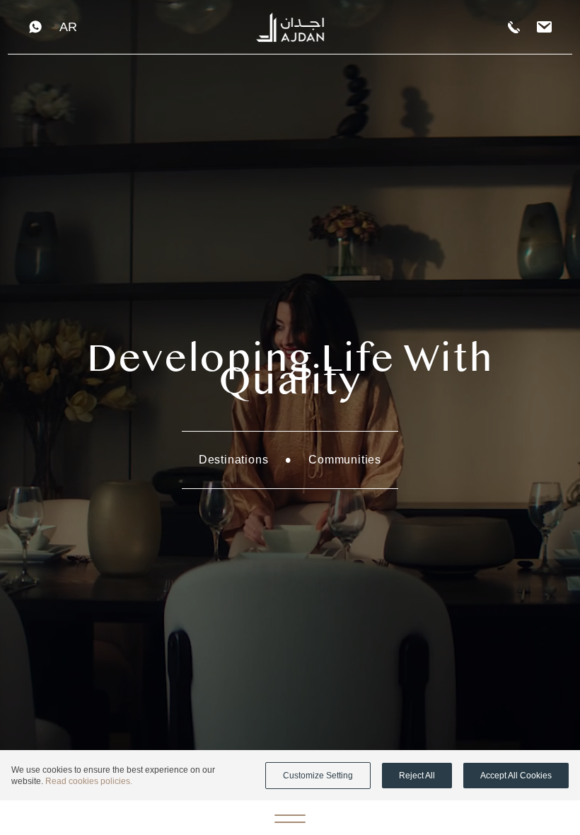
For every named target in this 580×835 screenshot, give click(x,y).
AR (68, 27)
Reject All (417, 776)
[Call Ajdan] (514, 27)
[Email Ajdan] (544, 27)
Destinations (234, 460)
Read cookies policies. (88, 781)
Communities (344, 460)
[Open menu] (290, 818)
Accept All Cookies (516, 776)
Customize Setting (318, 776)
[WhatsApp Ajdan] (35, 27)
